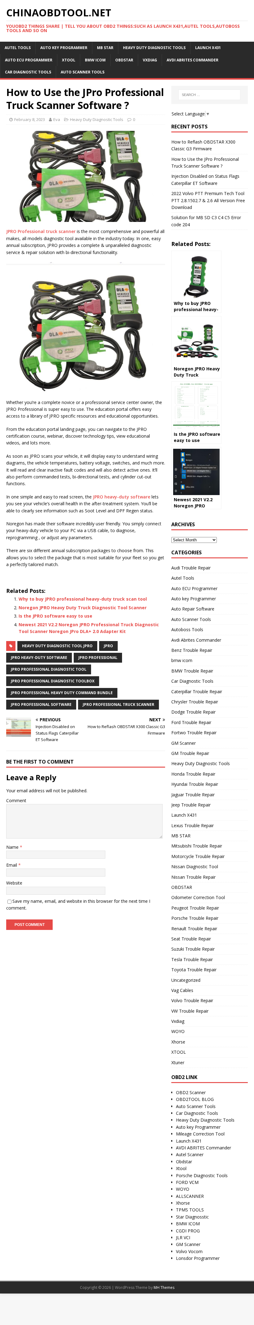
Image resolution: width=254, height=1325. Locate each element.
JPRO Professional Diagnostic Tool (48, 669)
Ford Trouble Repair (191, 722)
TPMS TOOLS (190, 1210)
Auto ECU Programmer (28, 60)
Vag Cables (182, 990)
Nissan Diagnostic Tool (194, 866)
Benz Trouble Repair (191, 650)
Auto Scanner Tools (82, 72)
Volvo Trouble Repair (192, 1000)
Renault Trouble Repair (194, 928)
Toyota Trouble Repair (194, 970)
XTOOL (68, 60)
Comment (16, 800)
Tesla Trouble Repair (192, 959)
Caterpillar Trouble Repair (196, 691)
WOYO (178, 1031)
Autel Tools (18, 47)
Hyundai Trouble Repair (194, 784)
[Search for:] (209, 95)
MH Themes (164, 1287)
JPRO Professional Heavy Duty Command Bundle (62, 692)
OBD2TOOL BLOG (195, 1099)
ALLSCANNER (190, 1196)
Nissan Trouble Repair (193, 877)
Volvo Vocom (189, 1251)
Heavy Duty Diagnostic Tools (154, 47)
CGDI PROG (188, 1231)
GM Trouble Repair (190, 753)
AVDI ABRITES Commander (203, 1148)
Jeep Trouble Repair (191, 805)
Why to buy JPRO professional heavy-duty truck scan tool (83, 599)
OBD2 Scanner (191, 1092)
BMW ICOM (188, 1224)
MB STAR (105, 47)
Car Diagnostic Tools (28, 72)
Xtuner (177, 1062)
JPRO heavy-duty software (121, 497)
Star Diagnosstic (192, 1217)
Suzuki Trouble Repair (193, 949)
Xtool (181, 1168)
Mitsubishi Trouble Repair (196, 846)
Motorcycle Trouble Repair (198, 856)
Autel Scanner (190, 1154)
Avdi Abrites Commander (192, 60)
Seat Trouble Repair (191, 939)
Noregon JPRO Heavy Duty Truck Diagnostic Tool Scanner (83, 607)
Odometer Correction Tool (198, 897)
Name (13, 847)
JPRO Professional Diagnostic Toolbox (52, 681)
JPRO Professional (97, 657)
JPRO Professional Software (41, 704)
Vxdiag (150, 60)
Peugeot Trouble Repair (195, 908)
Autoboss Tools (187, 629)
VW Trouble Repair (189, 1011)
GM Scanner (183, 743)
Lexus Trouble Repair (192, 825)
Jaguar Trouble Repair (193, 795)
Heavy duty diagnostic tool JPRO (57, 645)
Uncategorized (185, 980)
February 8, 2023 (29, 119)
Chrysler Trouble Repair (194, 702)
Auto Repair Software (192, 609)
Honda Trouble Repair (193, 774)
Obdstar (184, 1162)
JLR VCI (183, 1237)
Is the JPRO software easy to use (55, 616)
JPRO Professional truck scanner (41, 231)
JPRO (108, 645)
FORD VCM (187, 1182)
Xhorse (178, 1042)
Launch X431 (208, 47)
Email (12, 865)
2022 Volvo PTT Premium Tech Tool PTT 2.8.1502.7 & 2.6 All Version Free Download (208, 200)
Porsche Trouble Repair (194, 918)
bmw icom (95, 60)
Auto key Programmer (63, 47)
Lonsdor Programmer (198, 1258)
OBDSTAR (124, 60)
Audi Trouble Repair (191, 568)
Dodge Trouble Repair (193, 712)
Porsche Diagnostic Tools (202, 1175)
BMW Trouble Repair (192, 671)
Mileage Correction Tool (200, 1134)
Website (14, 883)
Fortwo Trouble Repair (194, 732)
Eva (56, 119)
